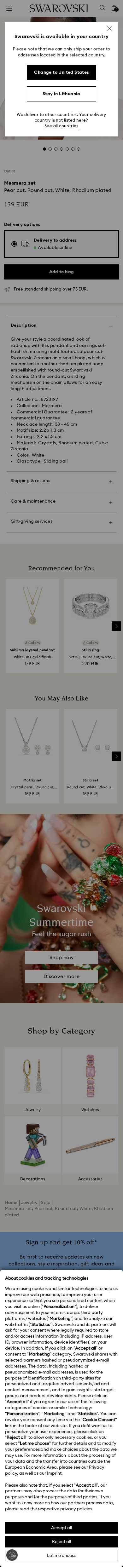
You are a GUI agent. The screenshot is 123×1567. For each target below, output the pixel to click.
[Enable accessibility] (12, 1555)
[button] (109, 28)
